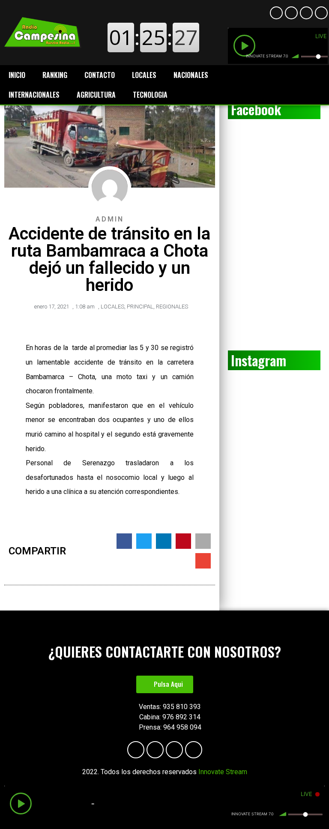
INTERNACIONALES (34, 95)
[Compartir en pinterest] (183, 541)
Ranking (54, 75)
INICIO (17, 75)
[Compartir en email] (203, 561)
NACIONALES (190, 75)
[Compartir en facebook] (124, 541)
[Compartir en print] (203, 541)
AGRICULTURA (96, 95)
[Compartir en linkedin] (163, 541)
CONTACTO (99, 75)
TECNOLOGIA (150, 95)
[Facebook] (276, 12)
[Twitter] (321, 12)
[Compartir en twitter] (144, 541)
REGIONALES (172, 306)
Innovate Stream (222, 772)
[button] (164, 684)
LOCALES (144, 75)
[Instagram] (306, 12)
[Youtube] (291, 12)
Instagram (258, 360)
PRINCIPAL (140, 306)
